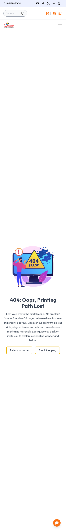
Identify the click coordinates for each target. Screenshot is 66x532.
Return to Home (19, 350)
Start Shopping (47, 350)
